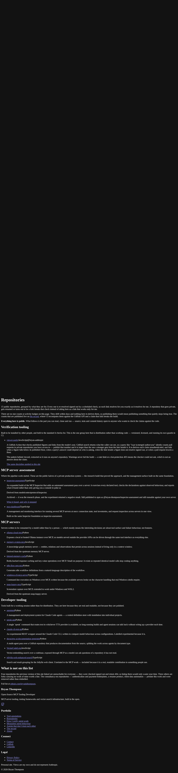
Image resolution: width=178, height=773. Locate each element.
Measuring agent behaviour (19, 723)
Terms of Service (14, 760)
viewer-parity (12, 440)
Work (4, 383)
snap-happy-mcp (14, 584)
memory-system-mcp (16, 542)
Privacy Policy (13, 757)
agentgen (11, 610)
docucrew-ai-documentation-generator (23, 639)
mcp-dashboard (13, 506)
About (15, 386)
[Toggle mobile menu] (4, 389)
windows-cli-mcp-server (17, 575)
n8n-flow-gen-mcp (15, 565)
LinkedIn (11, 747)
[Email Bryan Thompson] (2, 203)
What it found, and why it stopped (22, 502)
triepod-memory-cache (16, 556)
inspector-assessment (16, 480)
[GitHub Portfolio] (89, 378)
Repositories (6, 386)
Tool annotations (14, 716)
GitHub (10, 744)
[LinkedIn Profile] (6, 203)
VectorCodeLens (14, 648)
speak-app (11, 620)
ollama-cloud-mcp (15, 532)
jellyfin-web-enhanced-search (20, 657)
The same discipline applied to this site (23, 464)
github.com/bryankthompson (22, 684)
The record (11, 728)
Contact (21, 386)
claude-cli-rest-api (14, 629)
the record (34, 416)
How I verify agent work (18, 721)
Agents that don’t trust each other (21, 726)
